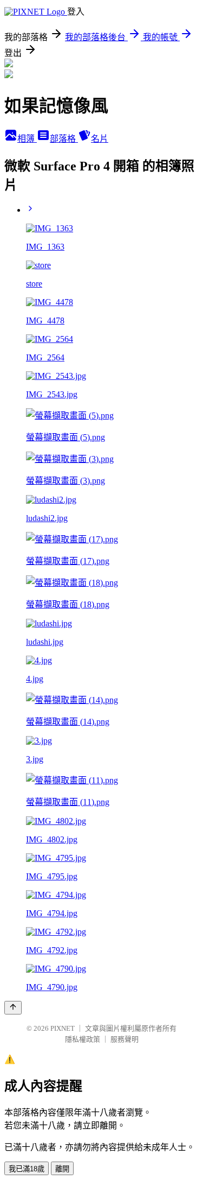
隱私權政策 (82, 1039)
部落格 (64, 138)
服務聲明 (124, 1039)
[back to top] (13, 1007)
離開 (62, 1169)
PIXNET (62, 1028)
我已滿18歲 (26, 1169)
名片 (99, 138)
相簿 (27, 138)
